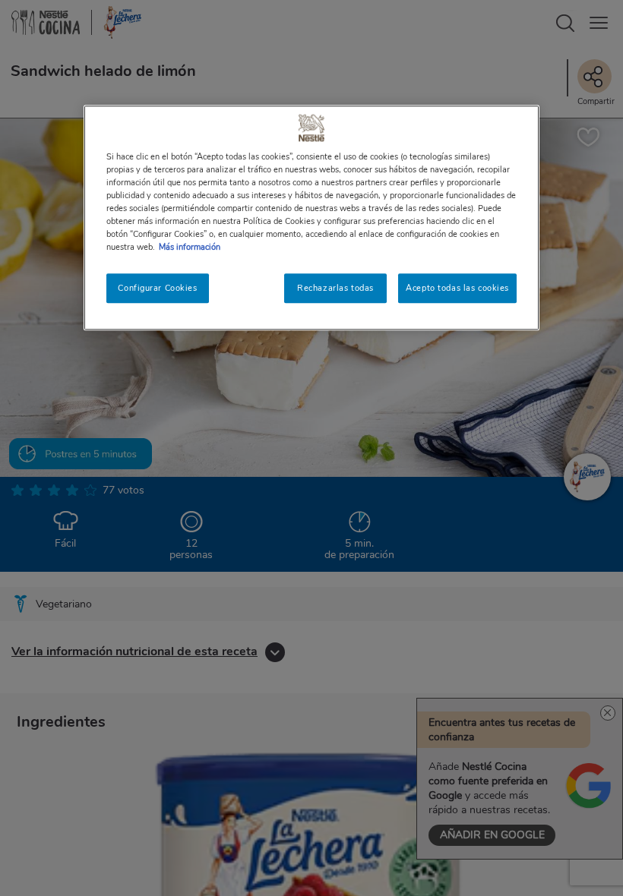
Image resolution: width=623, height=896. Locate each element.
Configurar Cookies (157, 288)
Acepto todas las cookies (457, 288)
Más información (189, 247)
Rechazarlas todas (335, 288)
